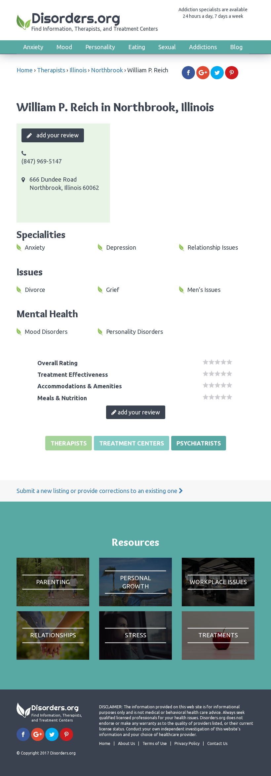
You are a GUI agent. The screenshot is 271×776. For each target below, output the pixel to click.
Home (25, 70)
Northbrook (107, 70)
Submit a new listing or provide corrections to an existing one (98, 490)
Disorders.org (94, 21)
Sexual (167, 47)
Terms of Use (154, 743)
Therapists (51, 70)
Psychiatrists (198, 443)
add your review (57, 135)
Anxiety (33, 47)
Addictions (203, 47)
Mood (64, 47)
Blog (236, 47)
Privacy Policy (187, 743)
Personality (100, 47)
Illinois (78, 70)
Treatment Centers (131, 443)
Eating (136, 47)
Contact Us (217, 743)
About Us (126, 743)
